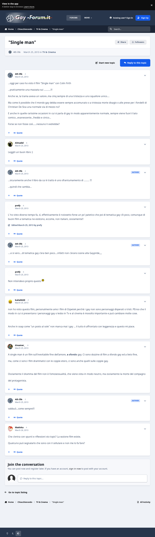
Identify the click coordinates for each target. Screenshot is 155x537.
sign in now (75, 468)
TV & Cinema (49, 52)
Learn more (6, 5)
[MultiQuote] (9, 133)
